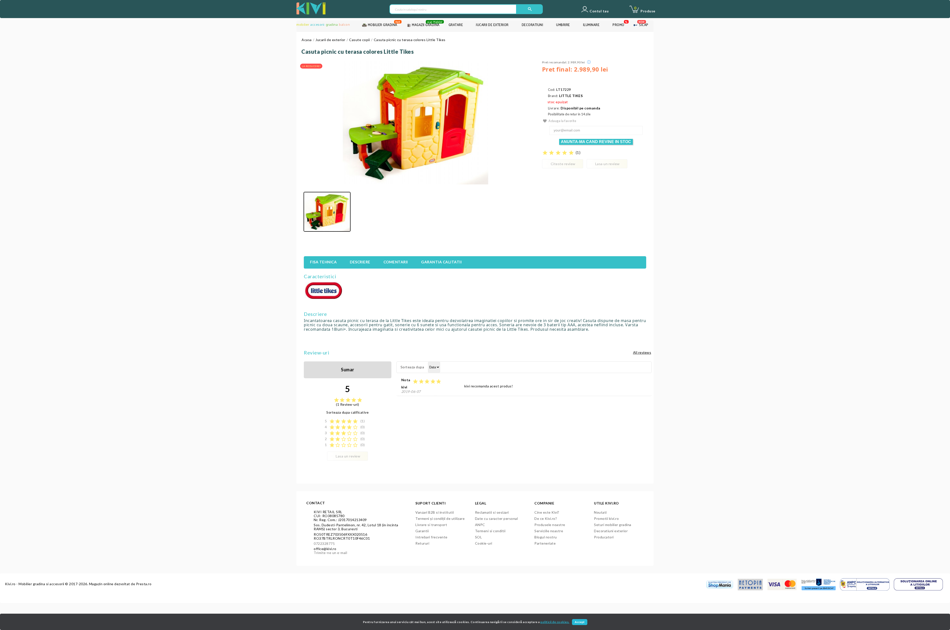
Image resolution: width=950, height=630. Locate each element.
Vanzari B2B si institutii (434, 512)
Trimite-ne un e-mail (330, 553)
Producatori (604, 537)
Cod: (551, 89)
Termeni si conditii (490, 531)
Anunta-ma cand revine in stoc (596, 142)
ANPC (480, 525)
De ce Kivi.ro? (545, 518)
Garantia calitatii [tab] (441, 262)
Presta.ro (144, 584)
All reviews (642, 352)
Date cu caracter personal (496, 518)
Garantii (422, 531)
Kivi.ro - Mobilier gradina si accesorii (35, 584)
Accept (580, 622)
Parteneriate (545, 543)
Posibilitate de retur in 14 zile (569, 114)
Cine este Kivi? (546, 512)
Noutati (600, 512)
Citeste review (563, 164)
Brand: (553, 96)
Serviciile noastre (548, 531)
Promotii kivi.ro (606, 518)
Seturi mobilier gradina (612, 525)
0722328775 (324, 543)
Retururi (422, 543)
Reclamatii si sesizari (492, 512)
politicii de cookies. (555, 622)
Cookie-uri (483, 543)
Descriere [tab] (360, 262)
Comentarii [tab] (395, 262)
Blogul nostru (545, 537)
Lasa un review (607, 164)
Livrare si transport (431, 525)
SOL (478, 537)
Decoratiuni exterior (611, 531)
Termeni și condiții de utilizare (440, 518)
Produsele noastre (549, 525)
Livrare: (554, 108)
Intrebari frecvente (431, 537)
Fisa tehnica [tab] (323, 262)
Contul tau (599, 11)
